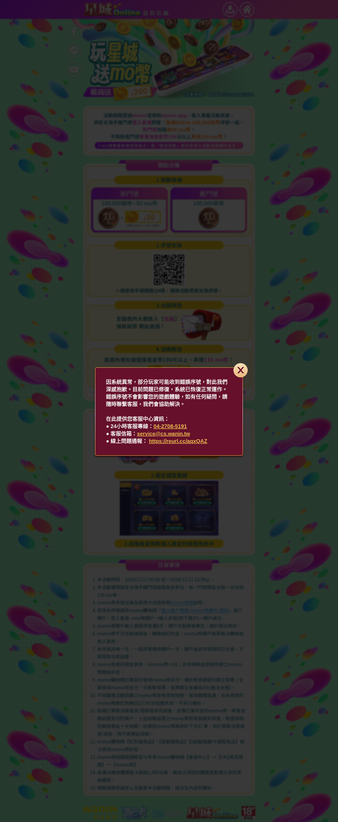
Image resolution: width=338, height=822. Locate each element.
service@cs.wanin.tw (163, 434)
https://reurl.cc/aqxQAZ (178, 441)
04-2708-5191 (170, 426)
